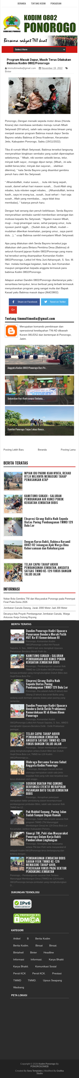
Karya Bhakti (56, 959)
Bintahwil (18, 952)
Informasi (18, 959)
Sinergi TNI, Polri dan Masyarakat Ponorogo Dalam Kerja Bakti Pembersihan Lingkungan (47, 836)
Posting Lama (68, 449)
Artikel (16, 938)
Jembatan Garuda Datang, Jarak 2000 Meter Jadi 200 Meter (35, 608)
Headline (49, 952)
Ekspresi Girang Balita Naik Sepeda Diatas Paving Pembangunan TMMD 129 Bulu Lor (48, 521)
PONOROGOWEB (39, 1066)
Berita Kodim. (21, 945)
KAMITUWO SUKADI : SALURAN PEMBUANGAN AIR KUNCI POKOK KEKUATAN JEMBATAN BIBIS (44, 499)
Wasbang (18, 987)
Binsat (39, 945)
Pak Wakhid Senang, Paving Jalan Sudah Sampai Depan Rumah (46, 813)
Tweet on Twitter (58, 302)
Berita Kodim (42, 938)
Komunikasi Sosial (45, 966)
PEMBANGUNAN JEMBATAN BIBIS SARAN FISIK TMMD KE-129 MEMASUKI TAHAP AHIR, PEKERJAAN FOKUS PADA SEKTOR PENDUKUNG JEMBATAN (46, 865)
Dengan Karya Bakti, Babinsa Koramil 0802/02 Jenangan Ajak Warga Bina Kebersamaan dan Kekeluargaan (47, 544)
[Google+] (13, 310)
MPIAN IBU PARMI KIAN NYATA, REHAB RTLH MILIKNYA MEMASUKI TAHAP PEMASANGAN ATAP (47, 476)
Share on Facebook (27, 302)
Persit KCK (19, 973)
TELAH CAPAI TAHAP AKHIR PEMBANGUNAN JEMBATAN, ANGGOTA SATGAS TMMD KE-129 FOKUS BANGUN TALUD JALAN (47, 569)
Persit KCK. (39, 973)
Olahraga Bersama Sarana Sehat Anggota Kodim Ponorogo (46, 763)
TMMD (17, 980)
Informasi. (36, 959)
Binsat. (53, 945)
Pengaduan (56, 3)
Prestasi (57, 973)
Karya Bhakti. (21, 966)
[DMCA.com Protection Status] (27, 918)
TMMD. (32, 980)
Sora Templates (35, 1071)
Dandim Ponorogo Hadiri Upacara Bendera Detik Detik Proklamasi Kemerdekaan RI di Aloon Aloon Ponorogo (46, 710)
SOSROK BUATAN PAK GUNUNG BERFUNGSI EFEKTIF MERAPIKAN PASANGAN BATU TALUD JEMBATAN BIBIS (47, 788)
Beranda (22, 3)
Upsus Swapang (52, 980)
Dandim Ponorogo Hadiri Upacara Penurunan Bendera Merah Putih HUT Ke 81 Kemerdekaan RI (46, 634)
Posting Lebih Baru (13, 449)
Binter (8, 71)
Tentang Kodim (38, 3)
